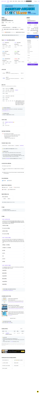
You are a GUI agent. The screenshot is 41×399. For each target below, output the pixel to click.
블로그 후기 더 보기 (12, 318)
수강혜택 (28, 48)
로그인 (38, 1)
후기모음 (28, 57)
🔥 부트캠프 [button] (21, 29)
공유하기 (36, 62)
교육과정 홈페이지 (8, 158)
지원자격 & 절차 (29, 47)
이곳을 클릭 (9, 322)
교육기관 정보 (29, 43)
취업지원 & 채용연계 (30, 51)
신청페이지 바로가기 (32, 64)
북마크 (30, 62)
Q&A (28, 60)
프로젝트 (28, 50)
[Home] (4, 1)
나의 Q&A (12, 341)
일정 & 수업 (28, 44)
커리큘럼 (28, 55)
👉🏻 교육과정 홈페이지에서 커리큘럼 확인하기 (7, 290)
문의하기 (21, 328)
